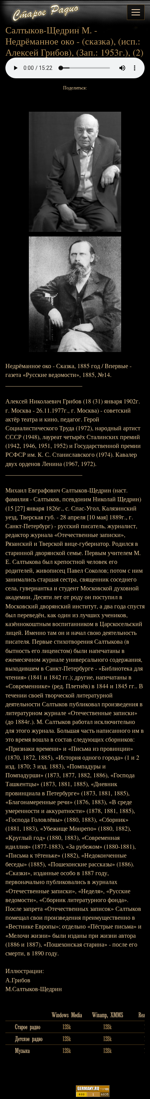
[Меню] (136, 12)
